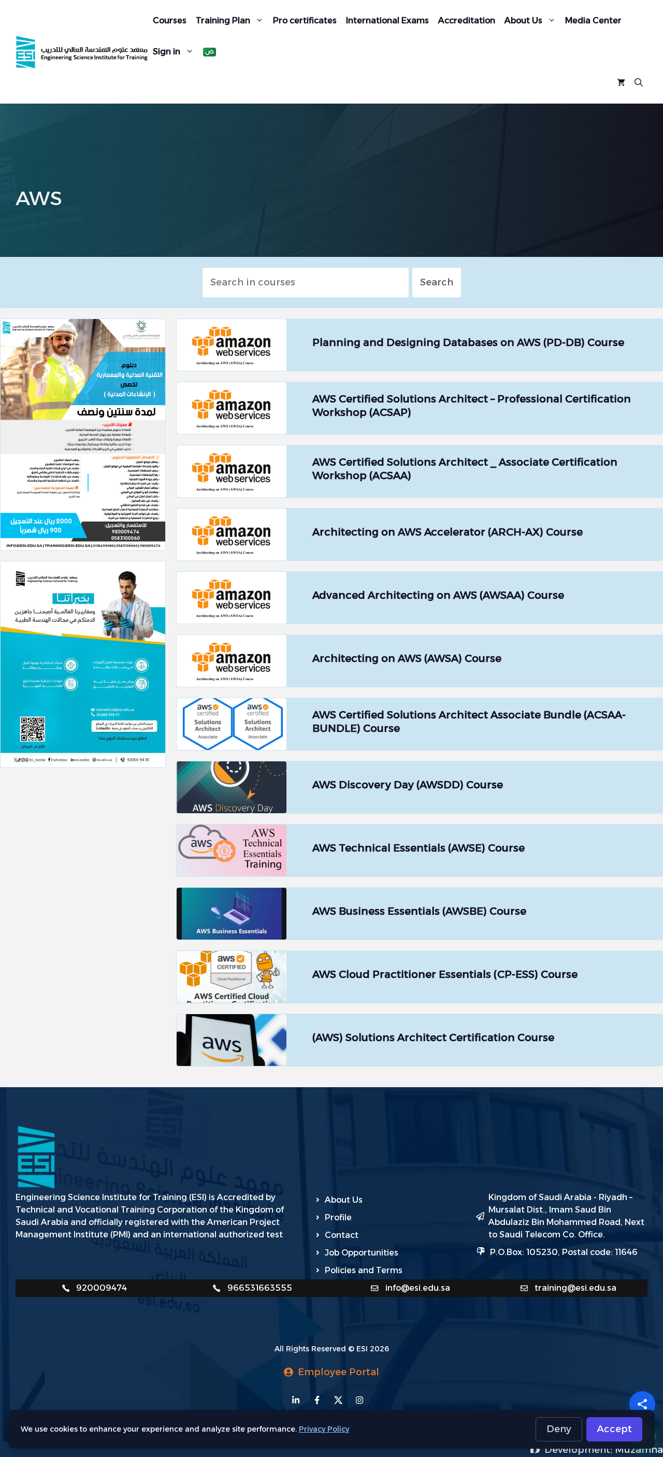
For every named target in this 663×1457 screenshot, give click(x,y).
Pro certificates (305, 20)
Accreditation (466, 20)
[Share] (642, 1404)
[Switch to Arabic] (209, 52)
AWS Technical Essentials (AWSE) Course (418, 848)
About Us (523, 20)
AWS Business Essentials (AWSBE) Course (419, 911)
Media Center (593, 20)
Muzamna (639, 1449)
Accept (614, 1429)
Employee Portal (338, 1372)
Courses (169, 20)
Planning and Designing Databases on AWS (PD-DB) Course (468, 342)
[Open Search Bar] (638, 82)
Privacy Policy (324, 1429)
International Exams (387, 20)
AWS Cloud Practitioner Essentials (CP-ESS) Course (445, 974)
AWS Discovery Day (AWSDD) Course (407, 784)
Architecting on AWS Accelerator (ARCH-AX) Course (447, 532)
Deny (558, 1429)
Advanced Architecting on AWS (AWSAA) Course (438, 595)
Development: (579, 1449)
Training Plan (223, 20)
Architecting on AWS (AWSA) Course (406, 658)
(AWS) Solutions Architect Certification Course (433, 1037)
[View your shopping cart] (621, 82)
